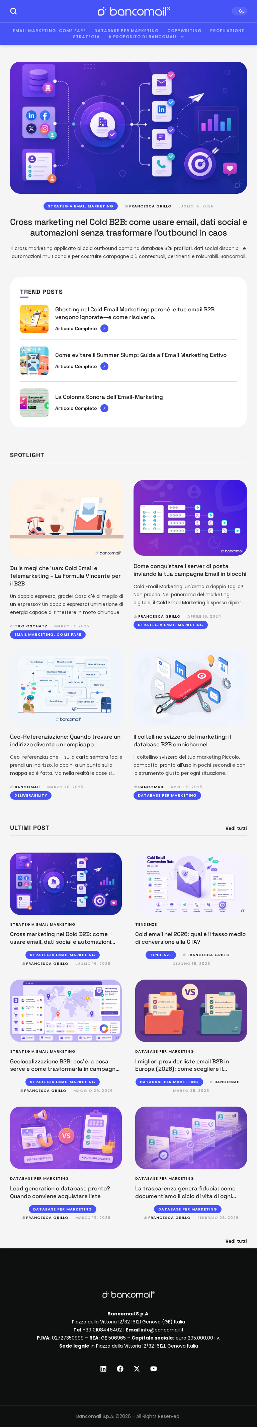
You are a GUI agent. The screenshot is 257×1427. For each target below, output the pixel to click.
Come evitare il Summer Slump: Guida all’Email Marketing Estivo (141, 355)
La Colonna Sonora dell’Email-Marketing (109, 396)
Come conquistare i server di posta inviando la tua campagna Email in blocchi (190, 569)
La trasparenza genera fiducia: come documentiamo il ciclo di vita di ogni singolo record (185, 1196)
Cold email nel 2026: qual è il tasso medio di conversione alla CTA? (190, 937)
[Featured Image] (128, 128)
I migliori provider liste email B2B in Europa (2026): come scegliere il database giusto (182, 1069)
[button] (239, 1399)
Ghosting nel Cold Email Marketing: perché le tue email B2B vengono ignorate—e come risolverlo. (135, 313)
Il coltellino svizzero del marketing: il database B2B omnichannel (182, 740)
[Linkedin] (103, 1368)
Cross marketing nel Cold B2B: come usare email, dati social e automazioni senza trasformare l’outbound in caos (128, 227)
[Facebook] (120, 1368)
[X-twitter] (137, 1368)
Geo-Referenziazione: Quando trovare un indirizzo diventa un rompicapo (65, 740)
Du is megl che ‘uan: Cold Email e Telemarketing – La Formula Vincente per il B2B (65, 575)
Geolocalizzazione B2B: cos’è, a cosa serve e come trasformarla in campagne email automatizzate (64, 1069)
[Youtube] (153, 1368)
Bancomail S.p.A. (95, 1416)
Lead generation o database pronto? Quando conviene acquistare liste (60, 1192)
